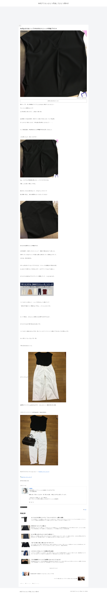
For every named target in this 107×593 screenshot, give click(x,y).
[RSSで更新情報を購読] (33, 502)
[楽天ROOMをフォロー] (29, 502)
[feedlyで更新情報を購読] (31, 502)
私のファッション (24, 507)
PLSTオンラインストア (44, 471)
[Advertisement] (53, 15)
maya (30, 488)
